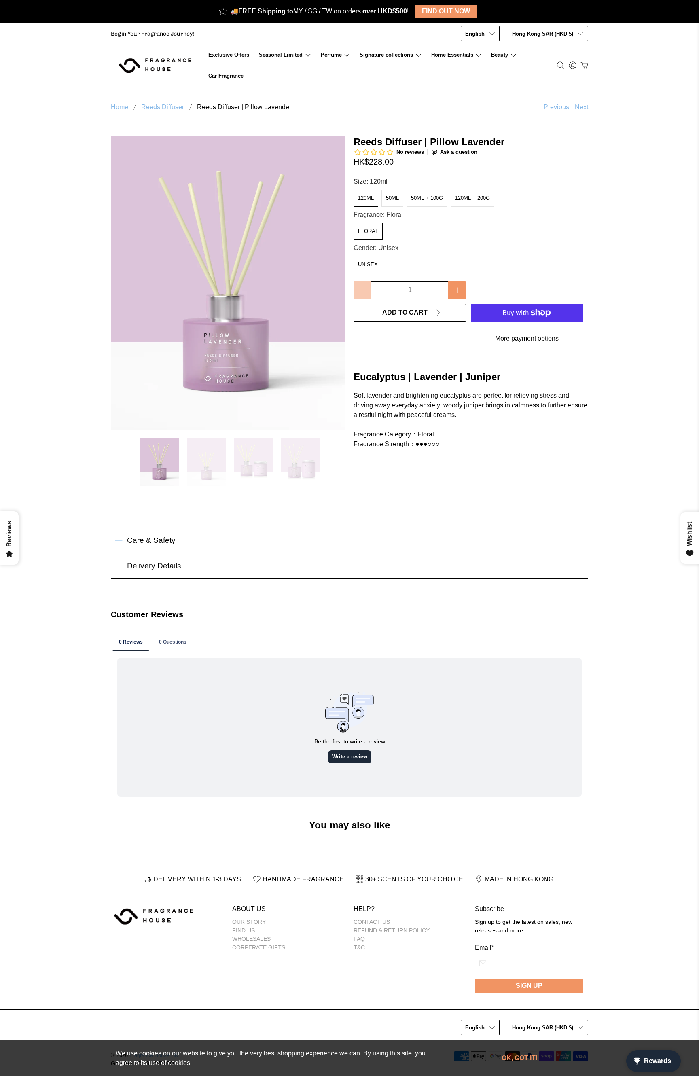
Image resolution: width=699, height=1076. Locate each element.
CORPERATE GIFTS (258, 947)
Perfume (331, 55)
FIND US (243, 930)
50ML (392, 198)
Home (119, 107)
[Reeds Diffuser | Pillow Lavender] (228, 283)
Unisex (368, 264)
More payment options (527, 338)
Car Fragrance (226, 76)
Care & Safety (151, 540)
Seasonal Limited (281, 55)
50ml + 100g (427, 198)
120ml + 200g (472, 198)
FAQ (359, 939)
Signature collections (386, 55)
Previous (556, 107)
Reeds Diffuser (162, 107)
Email (484, 947)
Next (581, 107)
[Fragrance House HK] (157, 65)
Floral (368, 231)
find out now (446, 11)
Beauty (499, 55)
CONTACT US (372, 922)
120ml (366, 198)
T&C (359, 947)
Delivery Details (154, 565)
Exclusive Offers (228, 55)
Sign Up (529, 985)
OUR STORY (249, 922)
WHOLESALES (251, 939)
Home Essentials (452, 55)
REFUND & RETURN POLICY (392, 930)
